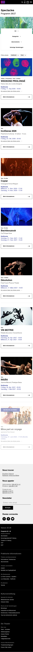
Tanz (22, 55)
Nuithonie (13, 55)
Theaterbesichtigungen (7, 645)
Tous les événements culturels (9, 615)
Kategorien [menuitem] (15, 36)
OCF (2, 542)
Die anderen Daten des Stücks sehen (10, 91)
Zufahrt (3, 568)
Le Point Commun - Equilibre (8, 576)
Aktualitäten (4, 636)
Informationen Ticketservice (8, 559)
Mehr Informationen (8, 97)
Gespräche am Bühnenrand (8, 610)
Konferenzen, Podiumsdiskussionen (10, 612)
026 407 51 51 (6, 493)
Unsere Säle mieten (6, 647)
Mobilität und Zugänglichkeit (8, 570)
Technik (3, 585)
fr (24, 1)
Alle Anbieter (4, 536)
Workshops (4, 608)
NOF (2, 545)
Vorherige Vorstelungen (16, 47)
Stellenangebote (5, 631)
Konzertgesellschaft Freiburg (8, 538)
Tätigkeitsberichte (5, 638)
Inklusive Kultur (5, 602)
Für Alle (6, 178)
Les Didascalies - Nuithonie (8, 579)
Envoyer (7, 507)
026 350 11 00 (13, 486)
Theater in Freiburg (6, 540)
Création (18, 78)
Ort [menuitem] (16, 31)
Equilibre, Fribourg (8, 474)
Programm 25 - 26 (6, 531)
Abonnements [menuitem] (15, 42)
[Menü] (31, 2)
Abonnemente (4, 561)
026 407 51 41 (16, 484)
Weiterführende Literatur (7, 599)
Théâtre (3, 78)
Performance (9, 78)
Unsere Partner (5, 634)
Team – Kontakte (5, 629)
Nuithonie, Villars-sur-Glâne (10, 475)
